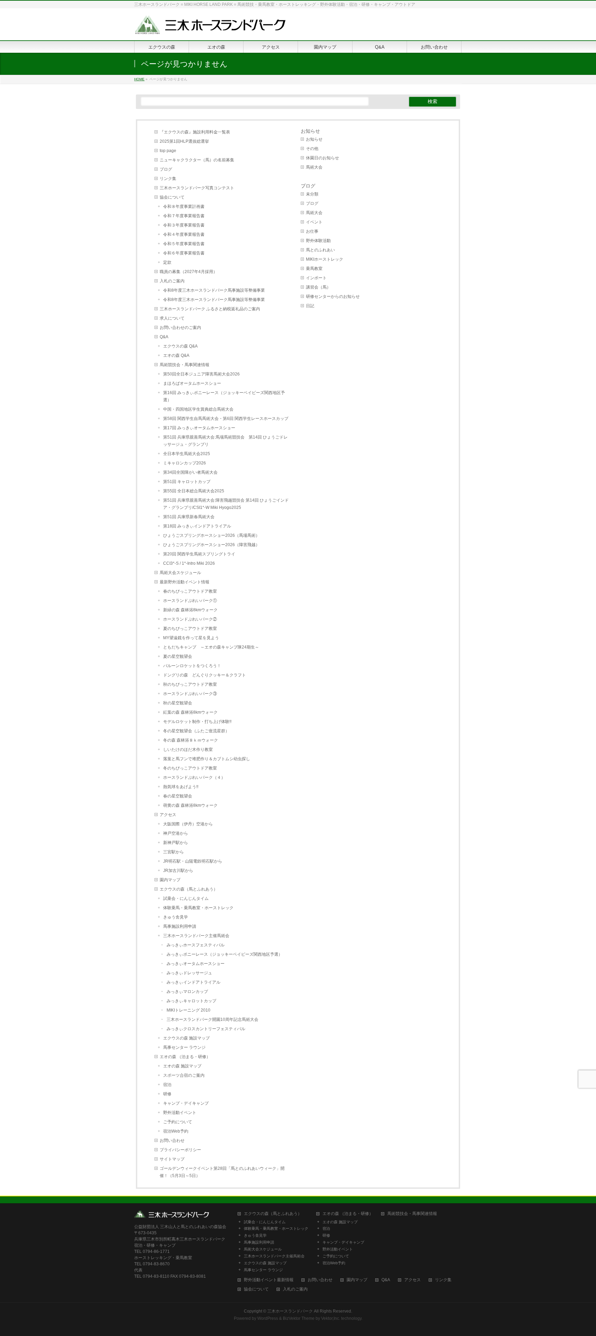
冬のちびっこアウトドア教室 (190, 768)
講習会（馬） (318, 287)
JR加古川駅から (178, 870)
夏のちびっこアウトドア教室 (190, 628)
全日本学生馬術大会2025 (186, 453)
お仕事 (312, 231)
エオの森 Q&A (176, 355)
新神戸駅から (175, 842)
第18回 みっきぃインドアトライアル (197, 526)
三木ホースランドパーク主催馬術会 (196, 935)
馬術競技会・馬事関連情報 (184, 364)
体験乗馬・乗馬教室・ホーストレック (198, 907)
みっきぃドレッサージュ (189, 973)
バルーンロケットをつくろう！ (192, 665)
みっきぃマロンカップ (187, 991)
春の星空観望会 (177, 796)
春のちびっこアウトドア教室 (190, 591)
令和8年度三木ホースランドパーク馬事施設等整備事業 (214, 290)
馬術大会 (314, 167)
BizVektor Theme (299, 1318)
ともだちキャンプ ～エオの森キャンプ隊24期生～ (211, 647)
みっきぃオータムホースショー (196, 963)
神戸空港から (175, 833)
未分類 (312, 194)
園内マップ (170, 879)
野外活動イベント (179, 1112)
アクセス (168, 814)
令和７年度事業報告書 (184, 215)
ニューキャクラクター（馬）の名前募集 (197, 160)
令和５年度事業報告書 (184, 243)
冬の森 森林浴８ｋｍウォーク (190, 740)
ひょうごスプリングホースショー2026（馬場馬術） (211, 535)
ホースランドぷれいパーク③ (190, 693)
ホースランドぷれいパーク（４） (194, 777)
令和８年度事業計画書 (184, 206)
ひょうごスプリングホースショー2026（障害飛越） (211, 544)
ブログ (166, 169)
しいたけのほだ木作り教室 (188, 749)
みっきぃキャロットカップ (191, 1000)
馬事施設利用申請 (179, 926)
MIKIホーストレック (324, 259)
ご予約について (177, 1121)
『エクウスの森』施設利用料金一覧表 (195, 132)
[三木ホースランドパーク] (210, 27)
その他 (312, 148)
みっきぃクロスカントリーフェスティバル (206, 1028)
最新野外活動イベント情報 (184, 582)
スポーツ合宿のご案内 (184, 1075)
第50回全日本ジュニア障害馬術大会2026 (201, 374)
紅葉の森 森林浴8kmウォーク (190, 712)
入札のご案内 (172, 281)
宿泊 (167, 1084)
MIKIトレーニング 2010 (188, 1010)
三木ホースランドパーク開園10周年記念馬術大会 (212, 1019)
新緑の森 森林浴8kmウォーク (190, 609)
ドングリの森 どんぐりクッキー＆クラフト (204, 675)
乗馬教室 (314, 268)
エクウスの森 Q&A (180, 346)
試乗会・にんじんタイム (186, 898)
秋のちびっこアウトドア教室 (190, 684)
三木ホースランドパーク (290, 1311)
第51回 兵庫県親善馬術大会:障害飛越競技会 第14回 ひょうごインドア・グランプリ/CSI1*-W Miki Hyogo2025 (226, 504)
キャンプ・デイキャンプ (186, 1103)
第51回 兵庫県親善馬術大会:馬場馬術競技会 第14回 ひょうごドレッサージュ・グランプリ (225, 441)
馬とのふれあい (320, 250)
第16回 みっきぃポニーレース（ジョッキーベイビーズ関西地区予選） (224, 396)
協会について (172, 197)
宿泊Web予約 (175, 1131)
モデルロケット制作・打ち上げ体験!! (197, 721)
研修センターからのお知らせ (333, 296)
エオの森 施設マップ (182, 1066)
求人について (172, 318)
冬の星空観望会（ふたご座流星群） (196, 731)
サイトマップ (172, 1159)
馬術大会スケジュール (180, 572)
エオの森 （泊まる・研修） (185, 1056)
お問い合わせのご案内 (180, 327)
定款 (167, 262)
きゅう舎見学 (175, 917)
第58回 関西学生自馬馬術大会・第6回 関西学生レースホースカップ (225, 418)
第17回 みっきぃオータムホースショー (199, 427)
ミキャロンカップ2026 (184, 463)
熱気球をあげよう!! (180, 786)
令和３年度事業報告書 (184, 225)
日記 (310, 305)
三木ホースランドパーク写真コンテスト (197, 187)
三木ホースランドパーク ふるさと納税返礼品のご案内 (210, 309)
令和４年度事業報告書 (184, 234)
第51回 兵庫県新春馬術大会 (189, 516)
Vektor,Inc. (330, 1318)
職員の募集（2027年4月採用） (188, 271)
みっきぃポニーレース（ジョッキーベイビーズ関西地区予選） (224, 954)
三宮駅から (173, 852)
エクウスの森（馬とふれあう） (189, 889)
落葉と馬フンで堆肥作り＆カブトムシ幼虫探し (206, 758)
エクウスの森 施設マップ (186, 1038)
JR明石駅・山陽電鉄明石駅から (192, 861)
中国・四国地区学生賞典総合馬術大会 (198, 409)
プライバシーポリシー (180, 1149)
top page (168, 150)
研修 (167, 1094)
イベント (314, 222)
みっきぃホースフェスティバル (196, 945)
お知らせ (310, 131)
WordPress (267, 1318)
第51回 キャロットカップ (186, 481)
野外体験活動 (318, 240)
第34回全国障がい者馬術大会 (190, 472)
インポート (316, 277)
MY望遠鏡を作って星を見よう (191, 637)
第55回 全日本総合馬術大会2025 (193, 491)
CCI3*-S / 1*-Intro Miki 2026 (189, 563)
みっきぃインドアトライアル (193, 982)
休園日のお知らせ (322, 157)
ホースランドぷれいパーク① (190, 600)
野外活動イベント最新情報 (269, 1280)
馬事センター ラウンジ (184, 1047)
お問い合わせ (172, 1140)
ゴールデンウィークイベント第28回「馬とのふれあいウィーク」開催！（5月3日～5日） (222, 1172)
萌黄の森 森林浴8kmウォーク (190, 805)
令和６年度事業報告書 (184, 253)
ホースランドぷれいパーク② (190, 619)
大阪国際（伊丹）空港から (188, 824)
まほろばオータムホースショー (192, 383)
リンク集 (168, 178)
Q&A (164, 336)
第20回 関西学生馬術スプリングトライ (199, 554)
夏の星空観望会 (177, 656)
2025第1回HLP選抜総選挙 (184, 141)
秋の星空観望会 (177, 703)
